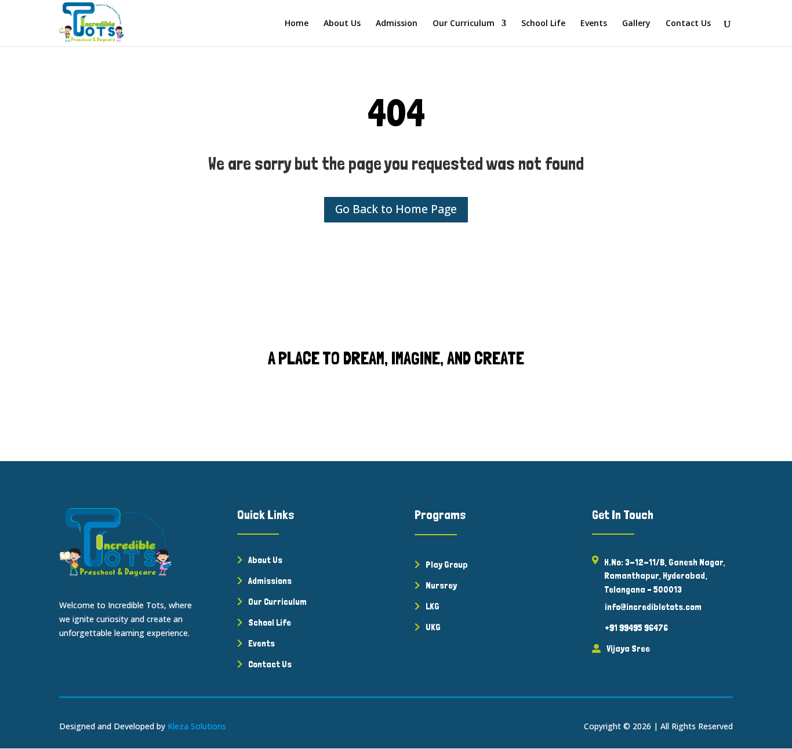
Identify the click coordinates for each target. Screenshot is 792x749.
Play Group (447, 564)
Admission (396, 23)
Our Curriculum (464, 23)
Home (296, 23)
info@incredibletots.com (653, 606)
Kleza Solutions (197, 726)
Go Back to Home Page (396, 209)
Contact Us (688, 23)
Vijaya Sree (628, 648)
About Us (342, 23)
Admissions (270, 580)
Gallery (636, 23)
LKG (432, 606)
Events (593, 23)
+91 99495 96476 (636, 627)
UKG (433, 627)
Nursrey (441, 585)
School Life (543, 23)
